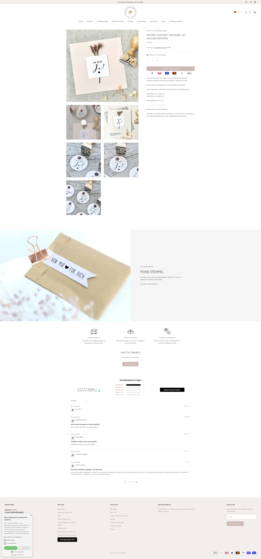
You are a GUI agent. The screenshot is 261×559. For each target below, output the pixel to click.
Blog (163, 21)
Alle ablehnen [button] (24, 548)
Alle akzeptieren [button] (11, 548)
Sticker (130, 21)
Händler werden (176, 21)
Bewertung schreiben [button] (172, 390)
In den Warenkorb (170, 68)
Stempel (90, 21)
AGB (59, 516)
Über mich (154, 21)
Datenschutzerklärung (65, 512)
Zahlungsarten (62, 528)
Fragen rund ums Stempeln (119, 516)
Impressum (61, 509)
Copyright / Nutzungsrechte (67, 535)
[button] (151, 31)
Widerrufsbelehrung (64, 519)
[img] (75, 406)
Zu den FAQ (130, 364)
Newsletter (113, 509)
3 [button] (131, 482)
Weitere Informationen (22, 533)
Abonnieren (235, 523)
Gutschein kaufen (115, 526)
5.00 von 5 (91, 389)
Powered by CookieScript (17, 555)
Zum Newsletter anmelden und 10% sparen (130, 2)
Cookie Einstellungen (117, 522)
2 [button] (128, 482)
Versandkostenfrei (160, 47)
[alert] (17, 535)
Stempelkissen (102, 21)
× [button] (31, 515)
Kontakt (112, 519)
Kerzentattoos (117, 21)
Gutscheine (141, 21)
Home (81, 21)
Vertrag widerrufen (67, 540)
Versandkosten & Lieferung (66, 532)
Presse (112, 529)
